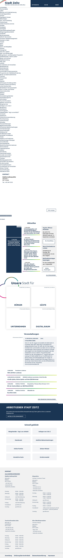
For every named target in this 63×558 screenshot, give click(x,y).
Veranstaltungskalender (6, 96)
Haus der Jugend (4, 51)
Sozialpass (3, 27)
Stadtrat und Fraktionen (6, 138)
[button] (57, 4)
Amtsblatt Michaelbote (6, 135)
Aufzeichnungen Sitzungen (7, 140)
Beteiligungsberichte (6, 160)
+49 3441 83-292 (9, 529)
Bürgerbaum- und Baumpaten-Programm (11, 55)
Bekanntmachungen (5, 125)
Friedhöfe (2, 33)
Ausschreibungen (4, 130)
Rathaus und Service (5, 102)
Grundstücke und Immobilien (8, 65)
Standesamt (3, 109)
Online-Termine (4, 120)
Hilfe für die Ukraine (5, 37)
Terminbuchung (4, 119)
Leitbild (2, 63)
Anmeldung (8, 555)
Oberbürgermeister (5, 153)
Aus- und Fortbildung (6, 20)
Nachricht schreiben (10, 486)
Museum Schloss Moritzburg (8, 84)
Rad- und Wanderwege (6, 53)
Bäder (1, 45)
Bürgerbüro (3, 107)
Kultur (1, 79)
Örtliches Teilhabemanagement (8, 38)
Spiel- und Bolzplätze (6, 46)
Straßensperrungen (5, 133)
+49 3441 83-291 (9, 527)
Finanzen (2, 158)
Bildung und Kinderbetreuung (8, 12)
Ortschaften (3, 7)
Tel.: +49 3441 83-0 (7, 182)
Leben (1, 10)
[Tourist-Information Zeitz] (18, 526)
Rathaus (2, 92)
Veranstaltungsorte (5, 97)
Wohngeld (3, 28)
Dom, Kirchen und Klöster (7, 89)
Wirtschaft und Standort (6, 161)
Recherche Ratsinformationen (8, 145)
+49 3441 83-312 (36, 487)
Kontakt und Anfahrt (5, 155)
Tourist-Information (5, 101)
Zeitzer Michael (4, 168)
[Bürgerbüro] (45, 483)
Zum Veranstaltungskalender (47, 399)
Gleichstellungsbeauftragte (7, 30)
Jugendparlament (5, 148)
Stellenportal (3, 132)
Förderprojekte (4, 69)
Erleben (2, 94)
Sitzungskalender (4, 143)
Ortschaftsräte (4, 142)
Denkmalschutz (4, 68)
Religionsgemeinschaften (7, 32)
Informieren (3, 99)
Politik (2, 137)
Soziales (2, 25)
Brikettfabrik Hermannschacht (8, 87)
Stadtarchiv (3, 115)
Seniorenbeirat (4, 146)
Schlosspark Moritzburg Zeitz (8, 83)
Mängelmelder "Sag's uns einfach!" (9, 112)
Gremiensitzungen (5, 128)
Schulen (2, 15)
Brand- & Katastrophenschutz (8, 74)
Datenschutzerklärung (39, 555)
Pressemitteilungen (5, 123)
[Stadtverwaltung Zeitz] (31, 179)
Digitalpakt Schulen (5, 17)
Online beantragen (47, 268)
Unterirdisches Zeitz (5, 86)
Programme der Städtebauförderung (10, 73)
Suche (46, 4)
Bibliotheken (3, 19)
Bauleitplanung (4, 66)
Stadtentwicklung (5, 60)
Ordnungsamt (4, 110)
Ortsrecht (2, 114)
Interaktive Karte (4, 171)
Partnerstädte (4, 9)
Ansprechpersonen (5, 156)
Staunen (2, 81)
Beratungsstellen (4, 35)
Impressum (51, 555)
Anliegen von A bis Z (5, 105)
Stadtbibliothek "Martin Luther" (8, 56)
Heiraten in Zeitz (4, 40)
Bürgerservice (4, 104)
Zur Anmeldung (49, 240)
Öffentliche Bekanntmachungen (9, 127)
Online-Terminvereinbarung (7, 117)
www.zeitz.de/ (8, 485)
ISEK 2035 (2, 61)
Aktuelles (2, 122)
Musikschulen (3, 22)
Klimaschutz (3, 78)
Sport (1, 43)
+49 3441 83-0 (8, 483)
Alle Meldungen (51, 275)
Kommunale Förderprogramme (8, 71)
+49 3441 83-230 (36, 531)
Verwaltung (3, 151)
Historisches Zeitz (5, 91)
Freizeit (2, 42)
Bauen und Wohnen (5, 58)
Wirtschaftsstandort (5, 165)
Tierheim (2, 76)
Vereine (2, 48)
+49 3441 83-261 (36, 488)
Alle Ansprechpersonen (12, 474)
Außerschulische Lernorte (7, 23)
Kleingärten (3, 50)
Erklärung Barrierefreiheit (22, 555)
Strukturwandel (4, 163)
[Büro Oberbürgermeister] (45, 527)
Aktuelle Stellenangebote (15, 416)
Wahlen (2, 150)
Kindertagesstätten (5, 14)
